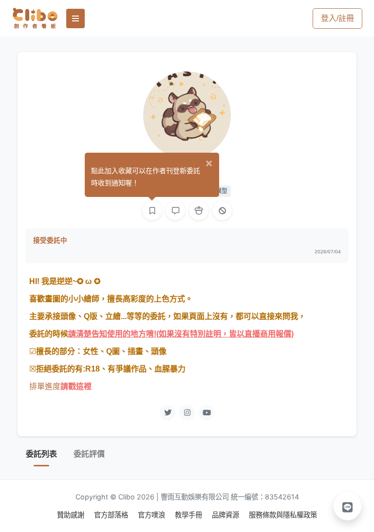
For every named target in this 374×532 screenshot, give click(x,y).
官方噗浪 (152, 515)
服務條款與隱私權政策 (283, 515)
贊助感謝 (71, 515)
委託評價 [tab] (89, 454)
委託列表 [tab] (41, 454)
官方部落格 (112, 515)
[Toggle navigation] (75, 18)
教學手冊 (189, 515)
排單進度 (44, 386)
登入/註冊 (337, 18)
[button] (348, 506)
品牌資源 (226, 515)
